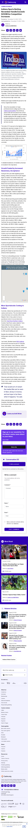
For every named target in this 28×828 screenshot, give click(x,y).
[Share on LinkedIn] (14, 30)
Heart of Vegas (4, 723)
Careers (3, 698)
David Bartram (17, 651)
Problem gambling (5, 764)
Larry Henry (10, 568)
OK (24, 826)
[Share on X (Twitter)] (17, 30)
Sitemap (3, 762)
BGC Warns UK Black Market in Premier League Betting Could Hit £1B (17, 647)
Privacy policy (4, 760)
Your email (5, 440)
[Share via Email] (20, 30)
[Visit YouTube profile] (8, 786)
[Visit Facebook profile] (5, 786)
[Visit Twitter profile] (2, 786)
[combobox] (14, 670)
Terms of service (5, 758)
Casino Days (4, 714)
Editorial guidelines (5, 767)
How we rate (4, 702)
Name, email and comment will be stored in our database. (15, 522)
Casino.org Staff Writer (11, 25)
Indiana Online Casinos (9, 659)
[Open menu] (2, 2)
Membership (4, 696)
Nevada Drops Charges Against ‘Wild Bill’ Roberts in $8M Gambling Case (17, 637)
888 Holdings (20, 341)
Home (2, 756)
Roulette (3, 734)
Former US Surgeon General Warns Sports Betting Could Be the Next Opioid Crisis (17, 626)
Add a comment (14, 464)
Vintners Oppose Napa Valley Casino (14, 594)
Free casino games (5, 730)
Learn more (9, 826)
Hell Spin (3, 716)
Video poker (4, 739)
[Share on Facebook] (7, 30)
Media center (4, 769)
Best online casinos (5, 728)
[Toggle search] (25, 2)
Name (6, 503)
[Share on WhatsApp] (10, 30)
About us (3, 689)
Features (3, 751)
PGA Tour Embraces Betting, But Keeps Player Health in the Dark (17, 616)
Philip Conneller (18, 640)
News (2, 744)
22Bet (2, 710)
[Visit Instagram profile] (11, 786)
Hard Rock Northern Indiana (14, 321)
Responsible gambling (6, 704)
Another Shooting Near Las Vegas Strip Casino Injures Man (13, 564)
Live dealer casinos (5, 741)
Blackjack (3, 737)
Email (6, 512)
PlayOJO (3, 720)
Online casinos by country (7, 771)
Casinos (3, 748)
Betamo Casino (4, 712)
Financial (3, 746)
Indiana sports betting (10, 111)
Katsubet (3, 718)
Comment (7, 485)
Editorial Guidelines (5, 700)
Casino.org (15, 822)
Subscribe (14, 447)
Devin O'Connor (18, 620)
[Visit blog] (14, 786)
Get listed (3, 694)
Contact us (3, 692)
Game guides (5, 726)
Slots (2, 732)
